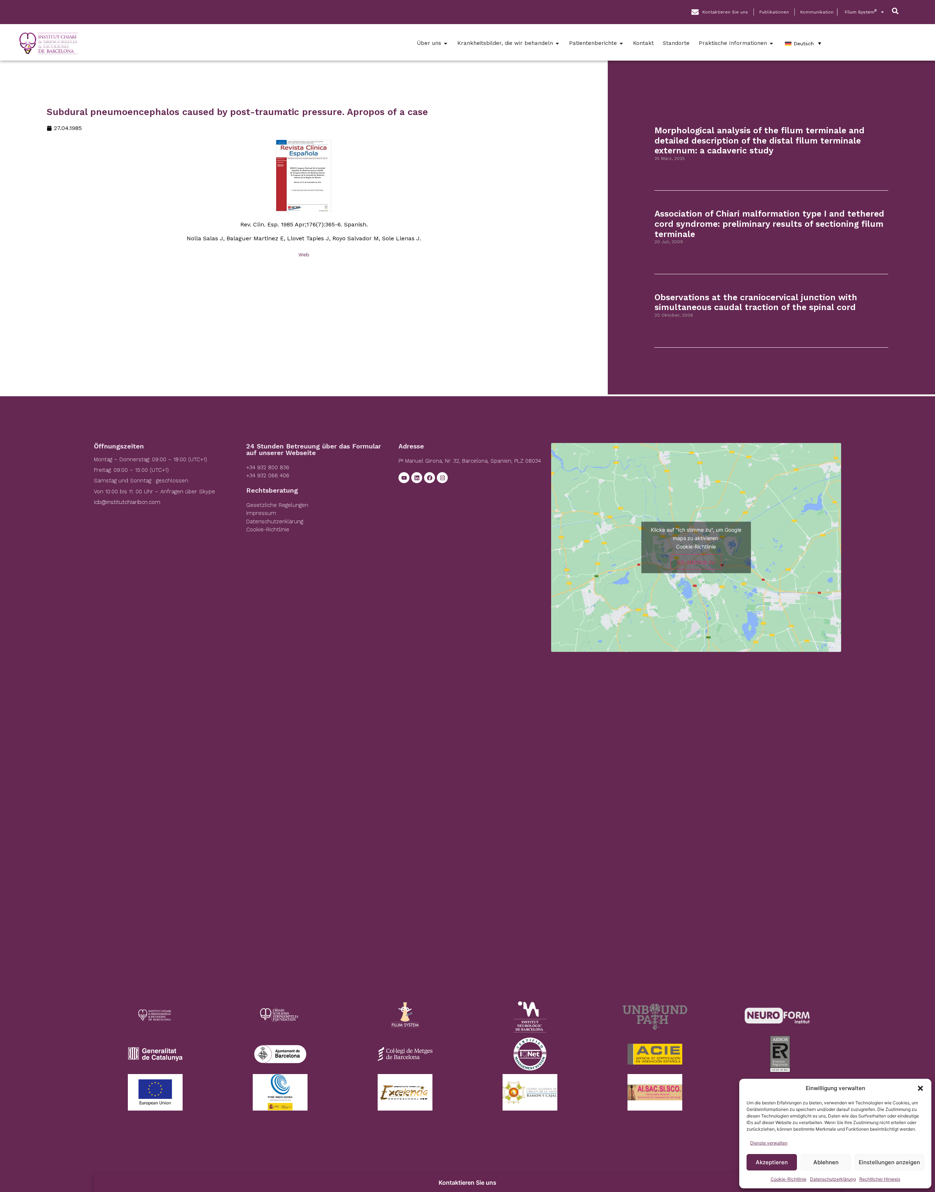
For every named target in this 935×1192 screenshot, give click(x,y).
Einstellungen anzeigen (889, 1162)
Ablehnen (826, 1162)
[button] (920, 1088)
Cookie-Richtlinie (788, 1179)
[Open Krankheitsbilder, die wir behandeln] (557, 43)
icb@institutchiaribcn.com (127, 502)
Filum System (861, 12)
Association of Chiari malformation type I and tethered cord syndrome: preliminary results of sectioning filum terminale (769, 224)
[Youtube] (403, 477)
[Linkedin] (416, 477)
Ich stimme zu (696, 561)
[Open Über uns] (445, 43)
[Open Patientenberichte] (621, 43)
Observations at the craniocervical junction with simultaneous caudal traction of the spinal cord (755, 303)
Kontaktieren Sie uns (467, 1182)
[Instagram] (442, 477)
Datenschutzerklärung (833, 1179)
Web (303, 254)
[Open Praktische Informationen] (771, 43)
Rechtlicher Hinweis (879, 1179)
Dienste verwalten (768, 1143)
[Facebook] (429, 477)
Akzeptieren (772, 1162)
